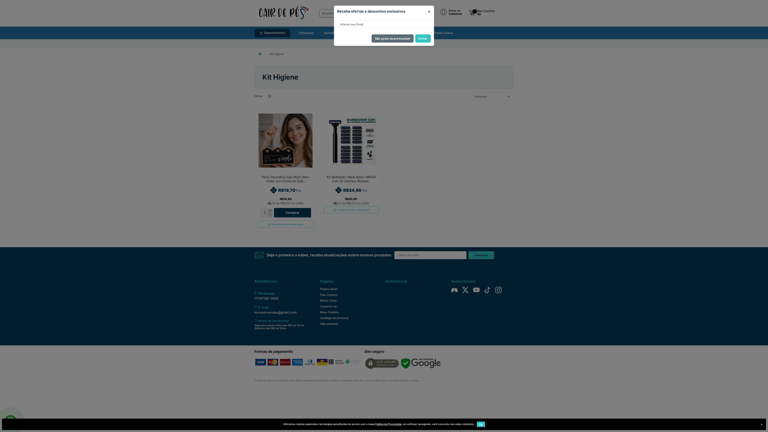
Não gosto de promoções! (392, 38)
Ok (481, 424)
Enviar (423, 38)
